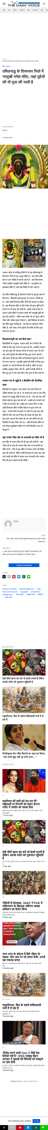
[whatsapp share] (23, 576)
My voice (6, 66)
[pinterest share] (14, 576)
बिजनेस (22, 10)
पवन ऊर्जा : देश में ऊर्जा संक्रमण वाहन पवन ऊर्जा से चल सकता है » (26, 540)
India (39, 589)
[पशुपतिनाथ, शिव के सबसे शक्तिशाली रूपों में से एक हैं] (24, 700)
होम (4, 10)
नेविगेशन (40, 594)
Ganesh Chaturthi (9, 589)
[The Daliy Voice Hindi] (24, 4)
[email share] (9, 576)
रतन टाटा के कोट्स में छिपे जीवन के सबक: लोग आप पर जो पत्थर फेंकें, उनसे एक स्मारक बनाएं (23, 957)
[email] (12, 1127)
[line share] (28, 576)
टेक (42, 10)
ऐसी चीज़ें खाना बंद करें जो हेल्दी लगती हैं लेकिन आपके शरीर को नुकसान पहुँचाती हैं (23, 855)
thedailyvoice (7, 594)
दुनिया (15, 10)
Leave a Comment (24, 565)
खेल (28, 10)
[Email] (12, 235)
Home (4, 59)
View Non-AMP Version (30, 1081)
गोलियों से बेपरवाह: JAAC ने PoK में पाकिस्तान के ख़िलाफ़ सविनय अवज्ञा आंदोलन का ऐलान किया (22, 906)
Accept (36, 1121)
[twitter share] (4, 576)
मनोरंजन (35, 10)
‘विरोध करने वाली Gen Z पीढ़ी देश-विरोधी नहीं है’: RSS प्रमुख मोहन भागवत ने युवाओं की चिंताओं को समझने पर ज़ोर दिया (22, 1057)
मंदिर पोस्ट (8, 597)
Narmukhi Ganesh (9, 592)
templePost (35, 592)
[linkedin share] (18, 576)
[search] (44, 3)
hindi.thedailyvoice (26, 589)
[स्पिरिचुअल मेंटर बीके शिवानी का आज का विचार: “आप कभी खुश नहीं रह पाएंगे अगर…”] (24, 737)
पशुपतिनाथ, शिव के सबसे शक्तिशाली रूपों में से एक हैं (21, 1006)
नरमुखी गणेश (30, 594)
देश (9, 10)
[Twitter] (8, 235)
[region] (24, 34)
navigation (24, 592)
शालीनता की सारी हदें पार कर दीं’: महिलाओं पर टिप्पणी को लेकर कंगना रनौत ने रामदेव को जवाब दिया (21, 804)
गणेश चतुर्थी (19, 594)
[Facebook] (4, 235)
